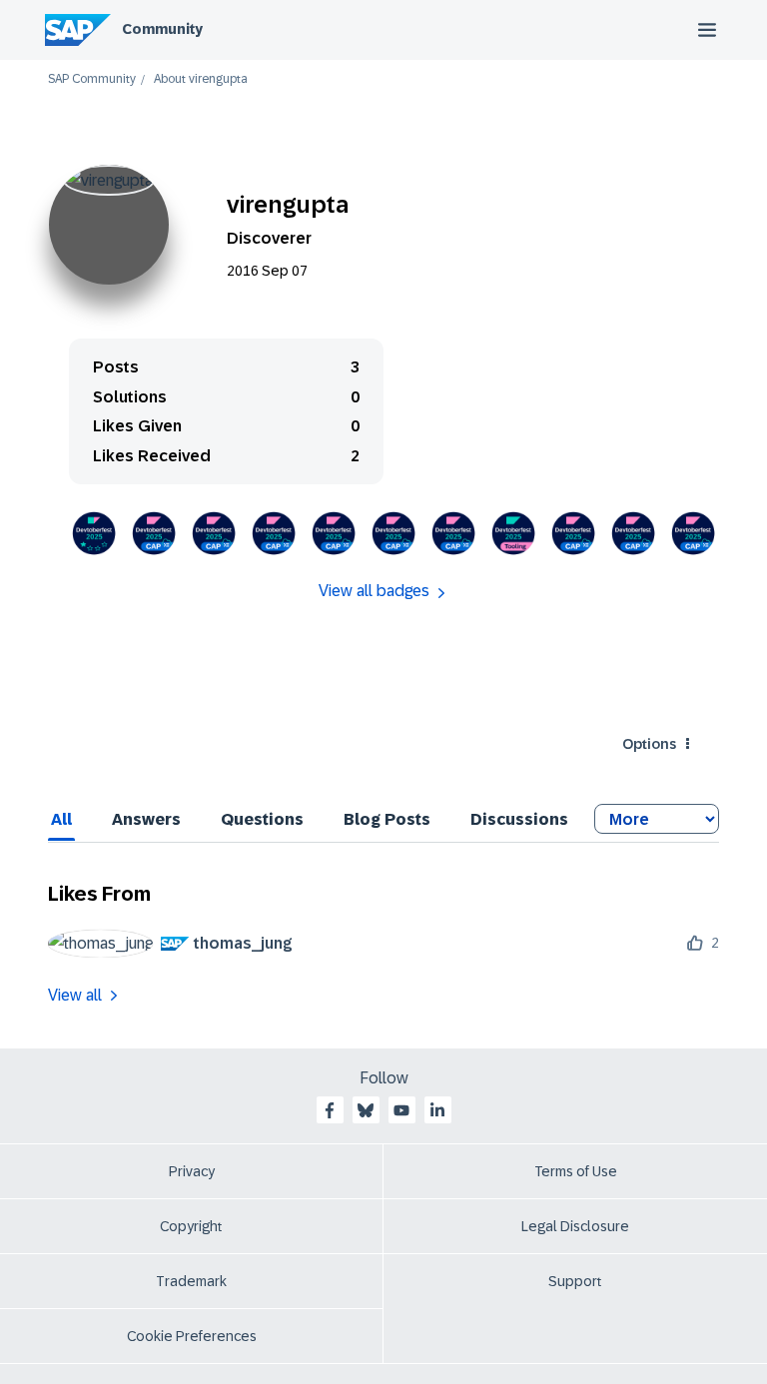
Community (162, 29)
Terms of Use (575, 1171)
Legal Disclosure (575, 1226)
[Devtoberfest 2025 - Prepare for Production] (154, 533)
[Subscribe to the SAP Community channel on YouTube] (401, 1110)
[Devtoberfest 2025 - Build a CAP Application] (573, 533)
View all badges (374, 590)
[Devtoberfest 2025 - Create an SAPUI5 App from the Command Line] (513, 533)
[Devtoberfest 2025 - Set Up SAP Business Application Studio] (633, 533)
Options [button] (649, 744)
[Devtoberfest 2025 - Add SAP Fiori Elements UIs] (453, 533)
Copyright (191, 1226)
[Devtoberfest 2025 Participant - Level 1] (94, 533)
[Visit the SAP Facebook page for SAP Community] (330, 1110)
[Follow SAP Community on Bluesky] (366, 1110)
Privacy (192, 1171)
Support (575, 1281)
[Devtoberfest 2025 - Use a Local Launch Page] (274, 533)
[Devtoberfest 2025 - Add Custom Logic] (393, 533)
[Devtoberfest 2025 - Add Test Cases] (214, 533)
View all (75, 995)
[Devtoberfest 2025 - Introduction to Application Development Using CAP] (693, 533)
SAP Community (92, 79)
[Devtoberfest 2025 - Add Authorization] (334, 533)
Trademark (191, 1281)
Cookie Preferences (192, 1336)
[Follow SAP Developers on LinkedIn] (437, 1110)
